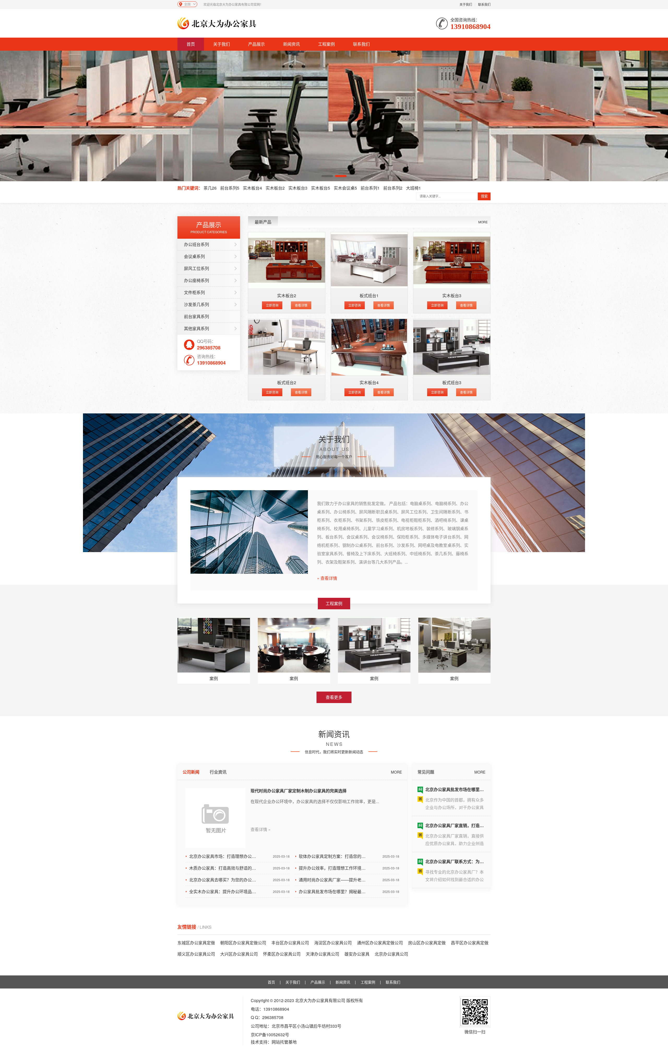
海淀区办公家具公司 (333, 943)
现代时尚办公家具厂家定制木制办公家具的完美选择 (298, 791)
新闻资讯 (291, 44)
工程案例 (326, 44)
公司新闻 (191, 772)
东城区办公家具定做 (196, 943)
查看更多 (334, 697)
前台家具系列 (196, 316)
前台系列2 (392, 188)
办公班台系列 (196, 244)
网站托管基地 (284, 1042)
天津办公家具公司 (322, 954)
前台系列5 (229, 188)
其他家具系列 (196, 328)
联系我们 (484, 4)
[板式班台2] (286, 347)
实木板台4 (252, 188)
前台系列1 (370, 188)
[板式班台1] (369, 260)
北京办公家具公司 (391, 954)
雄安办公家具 (356, 954)
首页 (191, 44)
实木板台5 (320, 188)
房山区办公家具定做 (427, 943)
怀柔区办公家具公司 (282, 954)
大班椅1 (413, 188)
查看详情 (301, 305)
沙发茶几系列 (196, 304)
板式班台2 (286, 382)
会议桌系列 (194, 256)
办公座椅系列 (196, 280)
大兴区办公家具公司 (239, 954)
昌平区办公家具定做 (469, 943)
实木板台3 (297, 188)
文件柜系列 (194, 292)
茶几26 (210, 188)
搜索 (484, 196)
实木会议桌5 (345, 188)
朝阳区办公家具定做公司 (243, 943)
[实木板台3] (452, 260)
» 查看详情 (327, 578)
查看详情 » (260, 829)
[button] (327, 176)
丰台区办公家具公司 (290, 943)
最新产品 (263, 222)
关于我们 (466, 4)
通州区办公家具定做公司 (380, 943)
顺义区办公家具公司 (196, 954)
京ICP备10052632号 (270, 1035)
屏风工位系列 (196, 268)
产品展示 (256, 44)
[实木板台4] (369, 347)
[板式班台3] (452, 347)
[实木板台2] (286, 260)
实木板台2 (275, 188)
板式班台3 (451, 382)
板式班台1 (369, 295)
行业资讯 (218, 772)
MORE (483, 222)
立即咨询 (272, 305)
